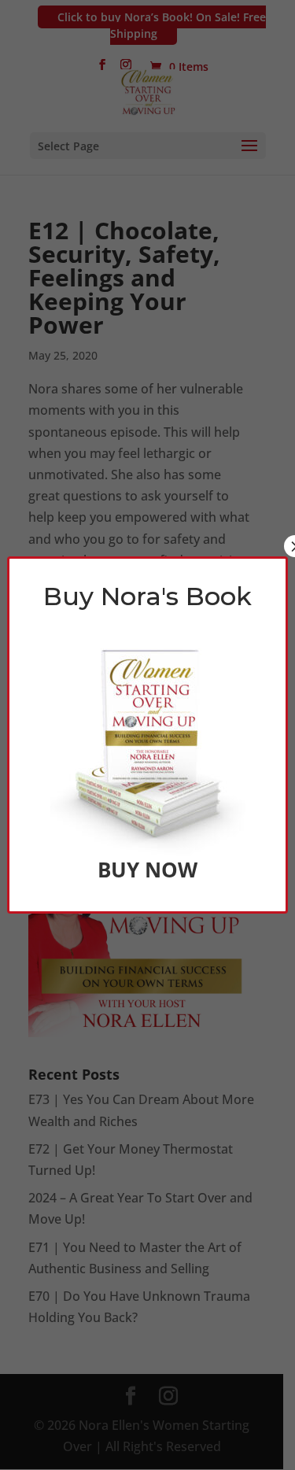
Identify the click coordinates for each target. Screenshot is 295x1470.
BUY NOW (147, 869)
